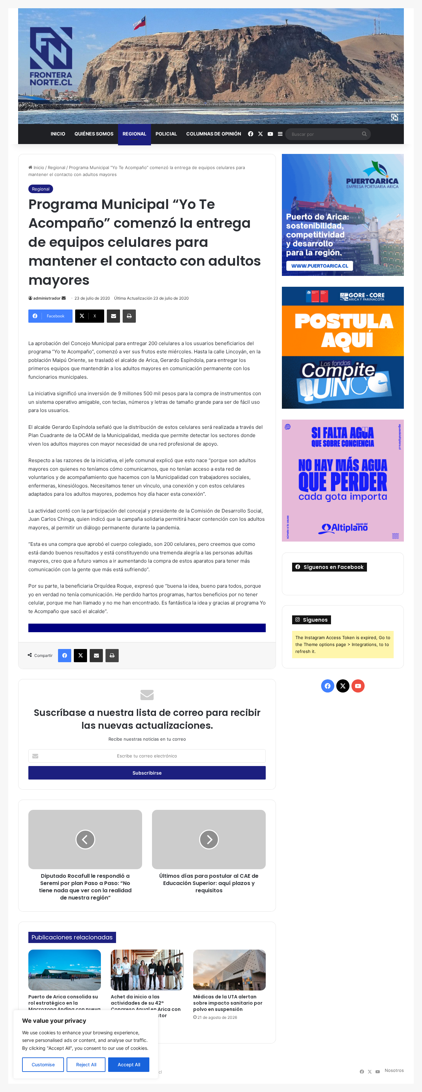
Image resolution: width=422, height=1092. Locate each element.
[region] (85, 1044)
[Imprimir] (129, 316)
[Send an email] (64, 298)
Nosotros (394, 1070)
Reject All (86, 1064)
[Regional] (211, 66)
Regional (134, 133)
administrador (47, 298)
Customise (43, 1064)
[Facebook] (64, 655)
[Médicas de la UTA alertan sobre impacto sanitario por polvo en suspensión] (229, 970)
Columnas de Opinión (213, 133)
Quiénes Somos (94, 133)
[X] (80, 655)
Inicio (58, 133)
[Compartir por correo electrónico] (113, 316)
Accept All (129, 1064)
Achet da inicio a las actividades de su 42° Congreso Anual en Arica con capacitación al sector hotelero (146, 1009)
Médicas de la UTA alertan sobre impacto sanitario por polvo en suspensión (227, 1003)
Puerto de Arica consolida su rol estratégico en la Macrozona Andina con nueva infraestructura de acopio (64, 1006)
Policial (166, 133)
